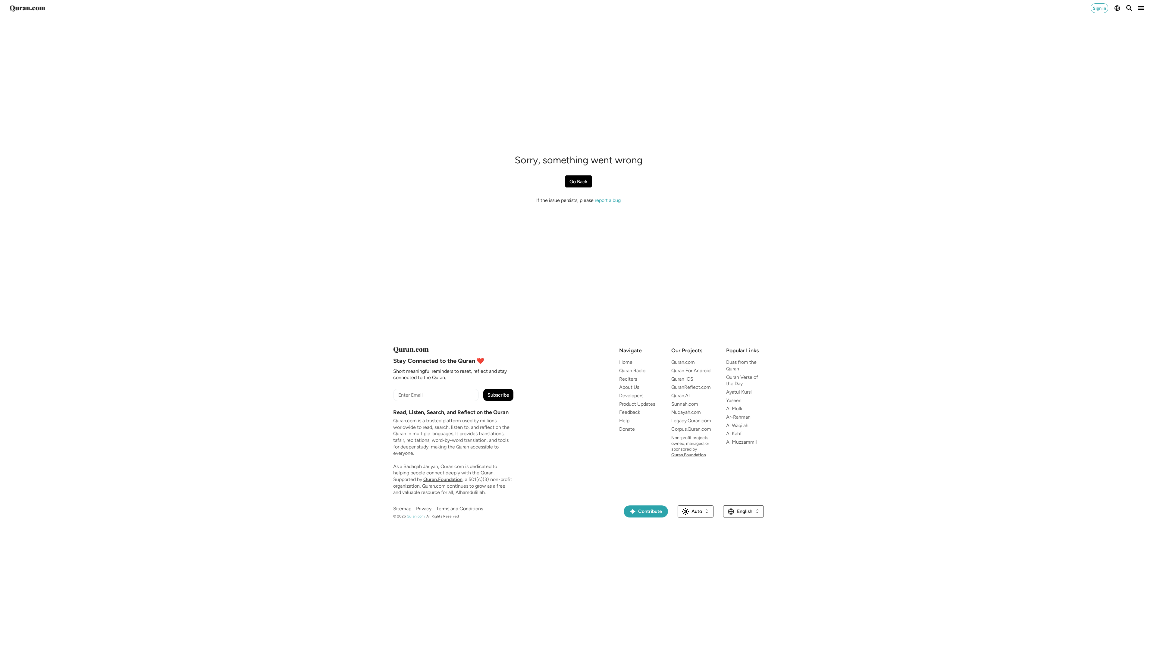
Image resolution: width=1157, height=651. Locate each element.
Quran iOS (682, 379)
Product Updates (637, 404)
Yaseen (734, 400)
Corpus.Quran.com (691, 429)
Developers (631, 395)
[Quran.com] (27, 8)
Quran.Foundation (442, 479)
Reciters (628, 379)
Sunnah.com (684, 404)
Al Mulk (734, 408)
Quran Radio (632, 370)
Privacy (423, 508)
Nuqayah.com (686, 412)
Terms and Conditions (459, 508)
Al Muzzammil (741, 442)
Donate (627, 429)
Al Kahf (734, 433)
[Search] (1129, 8)
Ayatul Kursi (739, 392)
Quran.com (683, 362)
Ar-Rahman (738, 417)
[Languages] (1117, 8)
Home (625, 362)
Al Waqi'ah (737, 425)
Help (624, 420)
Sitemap (402, 508)
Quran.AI (680, 395)
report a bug (608, 200)
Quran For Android (690, 370)
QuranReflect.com (691, 387)
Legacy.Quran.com (691, 420)
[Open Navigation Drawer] (1141, 8)
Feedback (629, 412)
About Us (629, 387)
